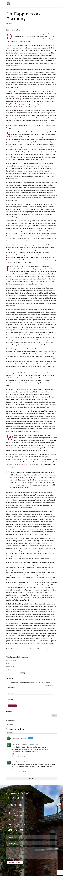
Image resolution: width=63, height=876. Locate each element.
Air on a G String (19, 106)
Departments (10, 667)
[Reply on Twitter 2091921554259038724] (12, 771)
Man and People (13, 310)
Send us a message (15, 862)
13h (37, 744)
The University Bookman (20, 744)
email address (12, 687)
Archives (8, 670)
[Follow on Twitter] (13, 798)
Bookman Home (11, 660)
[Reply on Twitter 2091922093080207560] (12, 756)
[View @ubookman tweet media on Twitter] (13, 753)
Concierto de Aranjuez (48, 104)
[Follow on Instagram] (18, 798)
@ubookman (31, 744)
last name (10, 699)
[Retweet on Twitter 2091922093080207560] (16, 756)
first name (10, 693)
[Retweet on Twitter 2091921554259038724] (16, 771)
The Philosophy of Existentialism (19, 464)
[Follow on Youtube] (23, 798)
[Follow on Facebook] (8, 798)
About (8, 663)
